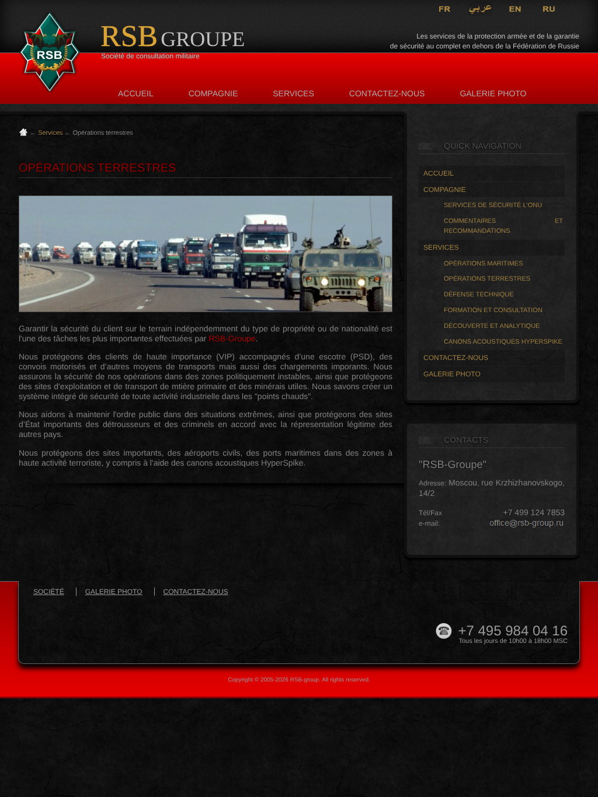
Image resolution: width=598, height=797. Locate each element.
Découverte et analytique (492, 326)
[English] (516, 9)
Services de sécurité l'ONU (493, 205)
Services (293, 93)
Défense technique (479, 294)
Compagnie (213, 93)
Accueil (136, 93)
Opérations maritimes (483, 263)
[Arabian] (480, 9)
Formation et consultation (493, 310)
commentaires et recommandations (503, 226)
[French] (445, 9)
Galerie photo (493, 93)
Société (48, 592)
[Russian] (549, 9)
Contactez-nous (387, 93)
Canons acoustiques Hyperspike (503, 341)
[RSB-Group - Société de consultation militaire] (49, 54)
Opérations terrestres (487, 278)
